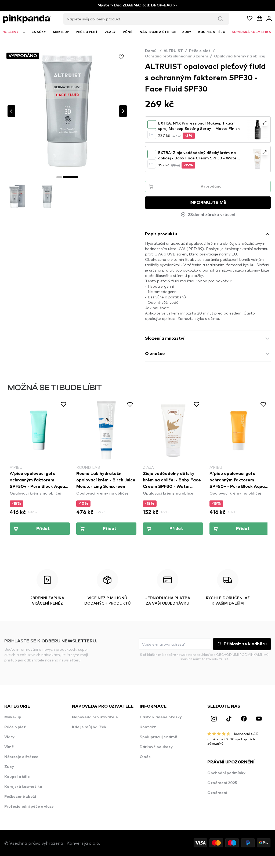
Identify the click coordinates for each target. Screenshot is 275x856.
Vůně (9, 747)
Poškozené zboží (20, 797)
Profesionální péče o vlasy (29, 807)
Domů (153, 51)
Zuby (9, 767)
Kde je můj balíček (89, 727)
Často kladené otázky (161, 717)
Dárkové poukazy (156, 747)
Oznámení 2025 (222, 783)
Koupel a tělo (17, 777)
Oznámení (217, 793)
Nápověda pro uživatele (95, 717)
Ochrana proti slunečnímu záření (176, 56)
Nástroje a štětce (21, 757)
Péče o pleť (200, 51)
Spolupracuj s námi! (158, 737)
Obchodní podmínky (226, 773)
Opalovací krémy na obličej (239, 56)
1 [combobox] (149, 134)
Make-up (12, 717)
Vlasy (9, 737)
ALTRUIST (173, 51)
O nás (145, 757)
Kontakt (148, 727)
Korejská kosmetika (23, 787)
